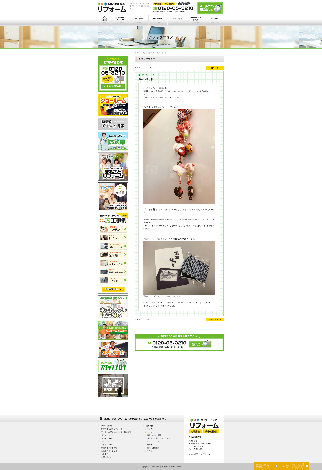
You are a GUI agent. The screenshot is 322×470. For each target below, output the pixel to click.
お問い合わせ (106, 457)
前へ (138, 68)
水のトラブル (106, 438)
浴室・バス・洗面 (154, 435)
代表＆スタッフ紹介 (109, 451)
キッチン (150, 429)
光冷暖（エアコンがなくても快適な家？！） (118, 432)
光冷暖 (149, 445)
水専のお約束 (106, 426)
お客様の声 (105, 441)
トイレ (149, 432)
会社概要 (194, 454)
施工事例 (149, 426)
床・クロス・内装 (154, 441)
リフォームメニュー (109, 435)
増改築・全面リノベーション (158, 438)
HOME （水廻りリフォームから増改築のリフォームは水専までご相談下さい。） (136, 419)
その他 (149, 451)
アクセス (206, 454)
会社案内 (104, 454)
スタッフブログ (107, 445)
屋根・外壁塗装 (153, 448)
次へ (147, 68)
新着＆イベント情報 (109, 448)
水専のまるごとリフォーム (111, 429)
